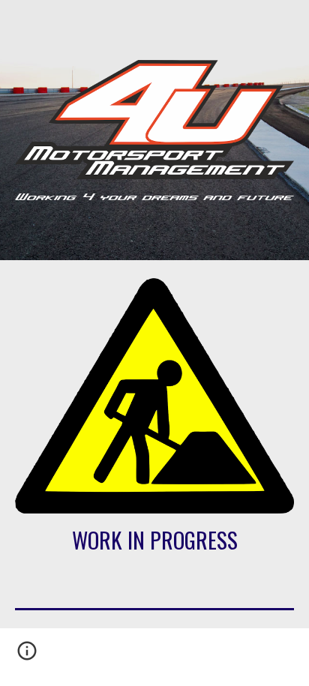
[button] (27, 656)
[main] (154, 540)
